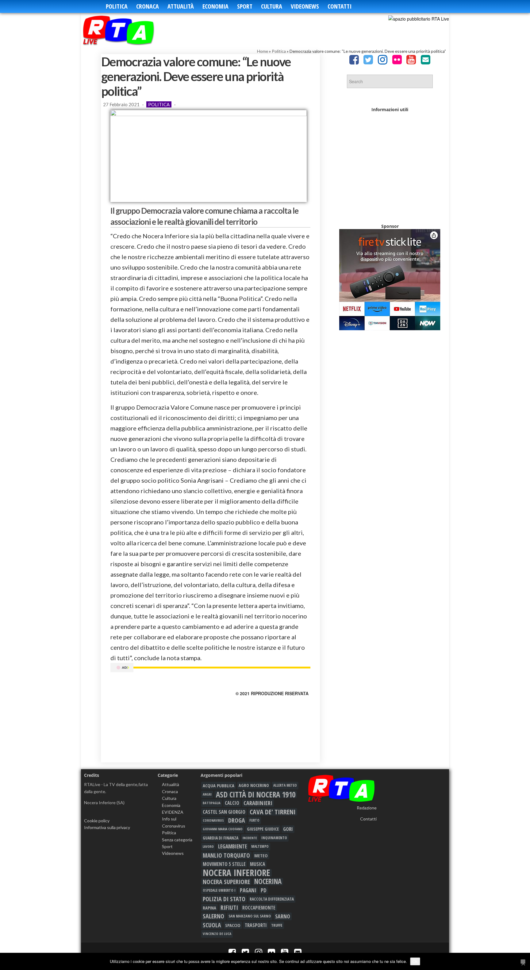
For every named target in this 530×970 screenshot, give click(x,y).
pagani (248, 890)
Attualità (180, 6)
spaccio (232, 925)
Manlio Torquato (226, 855)
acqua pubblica (218, 785)
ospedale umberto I (219, 890)
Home (262, 51)
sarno (282, 916)
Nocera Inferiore (236, 872)
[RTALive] (128, 30)
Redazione (367, 807)
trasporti (256, 925)
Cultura (271, 6)
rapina (209, 908)
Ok (415, 961)
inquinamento (274, 837)
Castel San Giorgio (224, 811)
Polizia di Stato (224, 899)
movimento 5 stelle (224, 864)
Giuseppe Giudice (263, 829)
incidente (250, 838)
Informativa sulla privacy (107, 827)
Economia (215, 6)
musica (257, 864)
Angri (207, 794)
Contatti (339, 6)
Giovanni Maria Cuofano (223, 829)
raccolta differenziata (272, 899)
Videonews (305, 6)
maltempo (260, 846)
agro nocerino (254, 785)
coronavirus (213, 820)
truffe (276, 925)
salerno (213, 916)
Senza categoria (177, 839)
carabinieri (258, 803)
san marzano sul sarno (250, 916)
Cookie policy (96, 820)
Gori (288, 828)
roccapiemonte (258, 908)
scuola (212, 925)
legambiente (232, 846)
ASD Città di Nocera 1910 (255, 794)
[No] (522, 961)
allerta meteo (285, 785)
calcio (232, 803)
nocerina (268, 881)
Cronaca (147, 6)
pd (264, 890)
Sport (244, 6)
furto (254, 820)
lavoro (208, 846)
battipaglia (212, 803)
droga (236, 820)
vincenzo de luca (217, 933)
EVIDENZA (172, 812)
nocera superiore (226, 881)
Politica (117, 6)
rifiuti (229, 907)
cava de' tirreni (273, 812)
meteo (261, 855)
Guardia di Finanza (220, 838)
